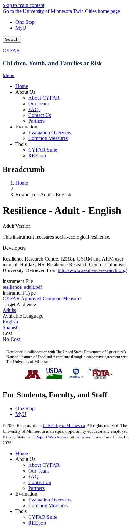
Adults (9, 310)
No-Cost (11, 339)
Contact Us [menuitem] (39, 115)
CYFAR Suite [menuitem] (42, 150)
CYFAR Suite (42, 517)
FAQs (34, 476)
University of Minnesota (64, 425)
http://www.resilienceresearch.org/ (92, 270)
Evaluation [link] (26, 126)
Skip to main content (23, 5)
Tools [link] (21, 144)
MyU (20, 28)
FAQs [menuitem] (34, 109)
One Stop (25, 22)
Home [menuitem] (21, 86)
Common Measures (48, 505)
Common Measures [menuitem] (48, 138)
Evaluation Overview (50, 499)
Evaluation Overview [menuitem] (50, 132)
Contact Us (39, 482)
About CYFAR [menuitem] (44, 98)
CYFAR (11, 50)
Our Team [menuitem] (38, 103)
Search (11, 39)
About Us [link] (25, 92)
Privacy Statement (18, 437)
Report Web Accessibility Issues (63, 437)
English (10, 321)
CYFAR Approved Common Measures (42, 298)
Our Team (38, 470)
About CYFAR (44, 465)
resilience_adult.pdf (22, 287)
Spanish (11, 327)
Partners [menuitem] (36, 121)
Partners (36, 488)
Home (21, 183)
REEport (37, 523)
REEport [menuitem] (37, 155)
